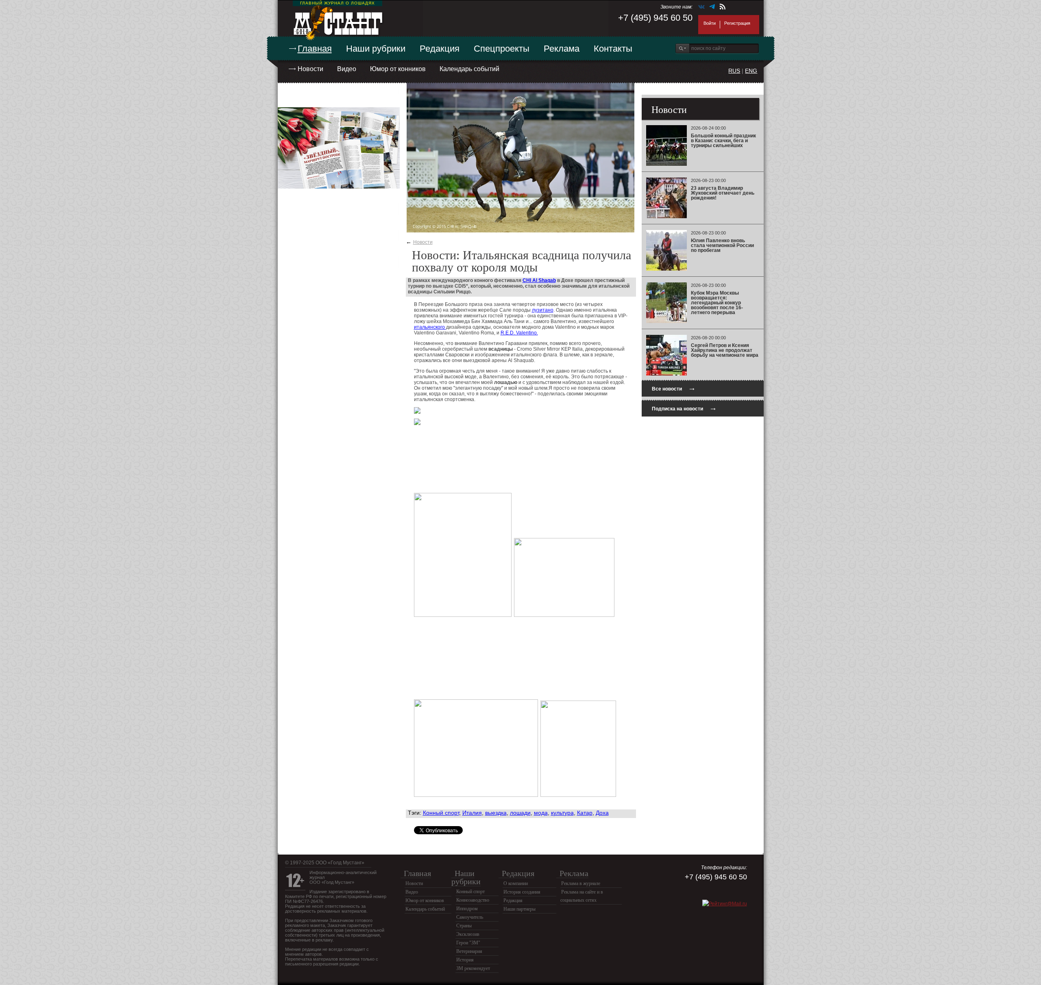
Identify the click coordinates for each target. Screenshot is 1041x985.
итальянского (430, 327)
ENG (751, 70)
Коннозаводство (472, 900)
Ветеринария (469, 951)
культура (562, 812)
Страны (464, 926)
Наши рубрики (375, 48)
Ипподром (467, 908)
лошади (520, 812)
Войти (709, 23)
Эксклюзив (467, 934)
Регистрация (737, 23)
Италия (472, 812)
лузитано (542, 310)
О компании (515, 883)
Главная (315, 48)
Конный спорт (441, 812)
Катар (584, 812)
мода (541, 812)
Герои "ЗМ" (468, 943)
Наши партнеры (519, 909)
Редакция (440, 48)
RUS (734, 70)
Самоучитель (469, 917)
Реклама (561, 48)
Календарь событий (469, 68)
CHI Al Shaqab (539, 280)
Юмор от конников (398, 68)
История (465, 960)
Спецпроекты (501, 48)
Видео (346, 68)
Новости (310, 68)
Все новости (674, 388)
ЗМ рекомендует (473, 968)
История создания (521, 892)
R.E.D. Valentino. (519, 333)
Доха (602, 812)
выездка (496, 812)
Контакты (613, 48)
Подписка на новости (684, 408)
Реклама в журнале (580, 883)
